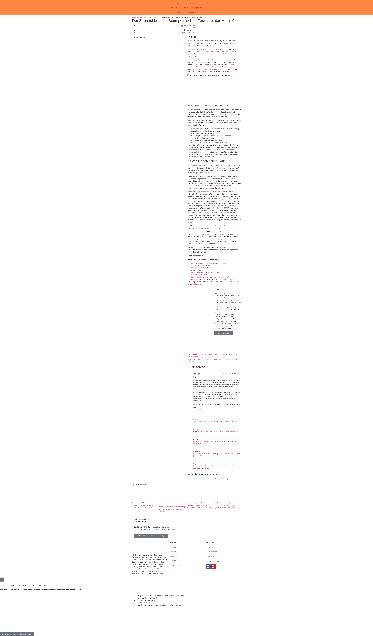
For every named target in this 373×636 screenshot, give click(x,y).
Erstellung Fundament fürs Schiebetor (205, 272)
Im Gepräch (181, 12)
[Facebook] (208, 566)
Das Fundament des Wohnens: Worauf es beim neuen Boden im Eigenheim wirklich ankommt (225, 505)
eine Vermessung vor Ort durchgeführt (210, 69)
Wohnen (174, 8)
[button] (207, 2)
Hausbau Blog (192, 284)
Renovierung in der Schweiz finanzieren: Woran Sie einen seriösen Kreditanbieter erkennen (198, 505)
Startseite (180, 3)
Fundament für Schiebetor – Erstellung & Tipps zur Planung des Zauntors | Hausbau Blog (216, 455)
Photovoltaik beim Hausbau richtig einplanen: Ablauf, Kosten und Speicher (172, 509)
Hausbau (191, 3)
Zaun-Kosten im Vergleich (200, 265)
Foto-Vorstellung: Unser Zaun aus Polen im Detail (209, 263)
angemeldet (199, 479)
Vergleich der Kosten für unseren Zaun (210, 192)
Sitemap (211, 547)
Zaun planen (203, 49)
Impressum (212, 556)
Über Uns (192, 12)
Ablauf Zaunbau (197, 270)
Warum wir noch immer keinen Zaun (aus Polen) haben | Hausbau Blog (216, 431)
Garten (185, 8)
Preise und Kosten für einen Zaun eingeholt (215, 52)
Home (134, 17)
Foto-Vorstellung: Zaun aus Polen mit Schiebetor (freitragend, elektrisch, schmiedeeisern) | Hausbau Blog (216, 467)
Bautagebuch (197, 8)
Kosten (173, 552)
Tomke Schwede (220, 289)
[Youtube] (213, 566)
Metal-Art (193, 123)
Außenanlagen (152, 17)
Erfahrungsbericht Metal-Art (201, 268)
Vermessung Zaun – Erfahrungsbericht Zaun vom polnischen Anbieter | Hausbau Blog (216, 442)
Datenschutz (212, 552)
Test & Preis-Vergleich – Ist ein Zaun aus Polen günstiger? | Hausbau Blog (217, 421)
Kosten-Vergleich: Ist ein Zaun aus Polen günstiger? (210, 277)
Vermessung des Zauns (199, 275)
